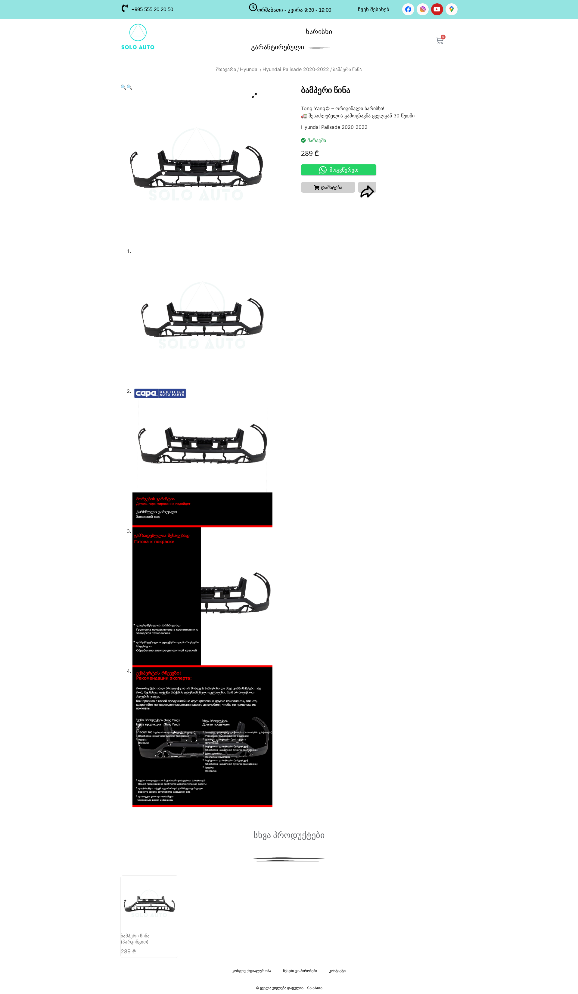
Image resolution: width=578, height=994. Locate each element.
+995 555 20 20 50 (152, 9)
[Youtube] (437, 9)
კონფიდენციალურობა (251, 970)
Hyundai (249, 69)
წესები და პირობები (300, 970)
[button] (123, 87)
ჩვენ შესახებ (373, 9)
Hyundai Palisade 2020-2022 (296, 69)
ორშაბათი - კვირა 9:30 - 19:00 (294, 10)
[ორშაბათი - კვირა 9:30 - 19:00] (253, 7)
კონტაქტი (337, 970)
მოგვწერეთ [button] (344, 170)
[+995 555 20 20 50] (124, 8)
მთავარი (226, 69)
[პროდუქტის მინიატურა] (254, 95)
